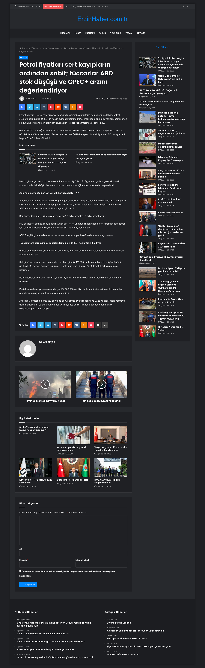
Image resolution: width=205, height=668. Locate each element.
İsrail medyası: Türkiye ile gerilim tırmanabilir (171, 270)
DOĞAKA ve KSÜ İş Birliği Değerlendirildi (107, 481)
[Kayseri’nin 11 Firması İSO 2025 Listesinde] (35, 467)
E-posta (23, 560)
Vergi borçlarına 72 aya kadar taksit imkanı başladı (110, 449)
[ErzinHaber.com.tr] (102, 19)
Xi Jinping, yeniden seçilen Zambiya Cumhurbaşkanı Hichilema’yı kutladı (169, 286)
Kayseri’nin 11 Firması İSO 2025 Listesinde (35, 481)
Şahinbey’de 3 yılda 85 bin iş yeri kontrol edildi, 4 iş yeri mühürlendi (171, 315)
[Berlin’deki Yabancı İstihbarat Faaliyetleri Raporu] (147, 189)
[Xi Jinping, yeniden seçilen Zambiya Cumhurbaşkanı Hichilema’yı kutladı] (147, 285)
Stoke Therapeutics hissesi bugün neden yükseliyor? (34, 428)
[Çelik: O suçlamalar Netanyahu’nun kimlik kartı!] (147, 80)
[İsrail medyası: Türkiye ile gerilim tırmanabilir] (147, 272)
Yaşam (128, 33)
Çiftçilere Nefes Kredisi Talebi (73, 479)
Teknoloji (115, 33)
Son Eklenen (162, 47)
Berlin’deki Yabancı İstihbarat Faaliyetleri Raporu (170, 188)
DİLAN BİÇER (30, 99)
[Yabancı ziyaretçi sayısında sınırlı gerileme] (73, 435)
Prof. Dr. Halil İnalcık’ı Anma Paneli (169, 201)
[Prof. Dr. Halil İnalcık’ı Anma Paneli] (147, 203)
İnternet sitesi (82, 560)
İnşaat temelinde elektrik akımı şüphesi (170, 145)
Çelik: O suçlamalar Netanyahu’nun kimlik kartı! (170, 79)
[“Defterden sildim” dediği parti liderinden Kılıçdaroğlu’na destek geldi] (147, 230)
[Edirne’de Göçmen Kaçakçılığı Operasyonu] (147, 161)
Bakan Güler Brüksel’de (170, 212)
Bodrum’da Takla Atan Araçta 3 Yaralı (170, 301)
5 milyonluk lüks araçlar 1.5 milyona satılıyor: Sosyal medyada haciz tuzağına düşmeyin (171, 63)
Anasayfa (65, 33)
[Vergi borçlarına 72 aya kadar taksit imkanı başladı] (110, 435)
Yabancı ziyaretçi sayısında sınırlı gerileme (72, 449)
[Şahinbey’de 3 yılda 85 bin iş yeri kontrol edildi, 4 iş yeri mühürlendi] (147, 316)
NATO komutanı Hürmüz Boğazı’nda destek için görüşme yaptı (158, 92)
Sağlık (102, 33)
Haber (78, 33)
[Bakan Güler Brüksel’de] (147, 216)
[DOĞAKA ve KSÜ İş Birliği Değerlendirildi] (110, 467)
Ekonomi (90, 33)
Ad (21, 549)
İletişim (141, 33)
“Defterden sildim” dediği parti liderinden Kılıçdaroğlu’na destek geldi (170, 231)
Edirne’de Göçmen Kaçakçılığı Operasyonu (171, 159)
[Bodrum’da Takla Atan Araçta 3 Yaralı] (147, 303)
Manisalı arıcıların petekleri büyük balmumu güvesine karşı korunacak (171, 117)
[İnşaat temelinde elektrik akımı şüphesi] (147, 147)
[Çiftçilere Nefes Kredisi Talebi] (73, 467)
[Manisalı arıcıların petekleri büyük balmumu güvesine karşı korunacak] (147, 117)
